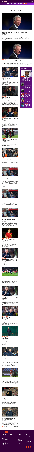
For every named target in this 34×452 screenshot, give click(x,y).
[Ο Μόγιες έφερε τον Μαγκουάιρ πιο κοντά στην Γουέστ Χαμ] (10, 233)
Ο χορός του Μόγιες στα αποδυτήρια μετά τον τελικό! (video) (9, 279)
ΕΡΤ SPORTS (29, 434)
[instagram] (31, 1)
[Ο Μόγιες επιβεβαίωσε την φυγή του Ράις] (10, 372)
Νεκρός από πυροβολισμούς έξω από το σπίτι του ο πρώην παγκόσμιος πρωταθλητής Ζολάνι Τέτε (26, 79)
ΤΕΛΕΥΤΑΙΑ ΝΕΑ (24, 68)
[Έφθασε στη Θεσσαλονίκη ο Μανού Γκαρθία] (22, 90)
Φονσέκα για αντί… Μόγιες (6, 97)
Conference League (5, 296)
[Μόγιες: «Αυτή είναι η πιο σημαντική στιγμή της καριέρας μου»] (10, 331)
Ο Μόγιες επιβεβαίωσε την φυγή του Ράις (9, 378)
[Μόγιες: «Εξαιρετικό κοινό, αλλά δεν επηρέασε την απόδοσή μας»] (10, 212)
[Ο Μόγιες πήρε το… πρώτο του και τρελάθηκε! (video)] (10, 311)
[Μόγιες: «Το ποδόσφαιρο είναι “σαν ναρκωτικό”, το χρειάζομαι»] (10, 411)
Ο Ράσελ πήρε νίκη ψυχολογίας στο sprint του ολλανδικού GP (28, 100)
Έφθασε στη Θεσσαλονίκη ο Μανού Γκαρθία (27, 91)
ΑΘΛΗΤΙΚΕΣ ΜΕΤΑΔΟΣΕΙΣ (29, 438)
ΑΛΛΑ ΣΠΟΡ (22, 76)
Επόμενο (6, 426)
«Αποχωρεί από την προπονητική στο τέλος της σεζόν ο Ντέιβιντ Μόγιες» (10, 159)
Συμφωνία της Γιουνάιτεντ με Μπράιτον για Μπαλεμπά (27, 105)
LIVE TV (9, 3)
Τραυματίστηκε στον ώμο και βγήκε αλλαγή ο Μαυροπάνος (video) (10, 140)
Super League (27, 93)
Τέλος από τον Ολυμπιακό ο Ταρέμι (27, 95)
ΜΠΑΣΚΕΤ (11, 437)
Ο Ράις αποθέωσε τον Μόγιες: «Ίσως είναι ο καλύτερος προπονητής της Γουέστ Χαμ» (10, 260)
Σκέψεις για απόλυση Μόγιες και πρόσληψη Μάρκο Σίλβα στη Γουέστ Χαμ (10, 399)
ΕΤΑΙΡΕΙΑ (19, 434)
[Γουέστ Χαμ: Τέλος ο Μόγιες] (10, 72)
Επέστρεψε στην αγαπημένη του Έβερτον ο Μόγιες (12, 60)
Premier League (4, 59)
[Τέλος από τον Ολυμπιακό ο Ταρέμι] (22, 95)
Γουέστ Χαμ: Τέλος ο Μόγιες (7, 78)
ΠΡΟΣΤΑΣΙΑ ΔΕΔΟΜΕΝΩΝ (20, 440)
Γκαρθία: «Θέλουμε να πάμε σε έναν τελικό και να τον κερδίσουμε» (28, 86)
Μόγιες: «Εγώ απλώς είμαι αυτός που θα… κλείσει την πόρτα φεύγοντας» (14, 33)
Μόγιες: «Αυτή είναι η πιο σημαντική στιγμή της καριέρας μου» (10, 338)
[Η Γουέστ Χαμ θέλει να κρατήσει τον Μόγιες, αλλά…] (10, 112)
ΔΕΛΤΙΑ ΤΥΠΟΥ (20, 437)
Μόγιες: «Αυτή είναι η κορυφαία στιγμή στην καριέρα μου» (10, 298)
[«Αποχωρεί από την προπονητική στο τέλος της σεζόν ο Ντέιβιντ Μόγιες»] (10, 152)
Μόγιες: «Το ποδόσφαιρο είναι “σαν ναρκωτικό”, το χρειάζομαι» (8, 419)
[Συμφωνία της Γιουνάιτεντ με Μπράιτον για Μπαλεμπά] (22, 105)
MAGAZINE (11, 441)
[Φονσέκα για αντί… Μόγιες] (10, 91)
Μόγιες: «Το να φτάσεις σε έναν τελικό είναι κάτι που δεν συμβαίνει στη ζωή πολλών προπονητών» (10, 358)
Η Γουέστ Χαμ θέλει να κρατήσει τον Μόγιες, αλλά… (10, 119)
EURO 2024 (11, 434)
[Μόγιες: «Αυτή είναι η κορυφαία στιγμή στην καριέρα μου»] (10, 291)
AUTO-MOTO (27, 98)
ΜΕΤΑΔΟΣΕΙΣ (20, 3)
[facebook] (29, 1)
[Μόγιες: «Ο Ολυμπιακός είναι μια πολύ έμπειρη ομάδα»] (10, 171)
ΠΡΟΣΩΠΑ (11, 442)
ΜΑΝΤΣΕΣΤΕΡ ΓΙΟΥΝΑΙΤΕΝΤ (5, 238)
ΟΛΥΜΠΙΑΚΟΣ (3, 218)
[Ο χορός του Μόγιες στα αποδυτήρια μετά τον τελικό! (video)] (10, 271)
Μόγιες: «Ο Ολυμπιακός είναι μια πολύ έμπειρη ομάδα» (9, 179)
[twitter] (32, 1)
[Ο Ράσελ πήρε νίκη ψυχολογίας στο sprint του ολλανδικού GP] (22, 100)
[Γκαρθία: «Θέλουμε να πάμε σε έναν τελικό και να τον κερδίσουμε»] (22, 84)
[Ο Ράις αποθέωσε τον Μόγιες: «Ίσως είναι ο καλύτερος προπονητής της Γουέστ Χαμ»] (10, 253)
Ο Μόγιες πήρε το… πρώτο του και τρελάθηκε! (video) (8, 318)
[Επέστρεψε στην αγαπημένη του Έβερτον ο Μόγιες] (17, 50)
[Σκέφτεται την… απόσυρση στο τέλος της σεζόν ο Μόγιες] (10, 193)
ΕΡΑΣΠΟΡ (14, 3)
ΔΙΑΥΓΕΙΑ (19, 443)
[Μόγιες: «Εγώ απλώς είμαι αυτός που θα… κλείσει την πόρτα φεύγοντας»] (17, 21)
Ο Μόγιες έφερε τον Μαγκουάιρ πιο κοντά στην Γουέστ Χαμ (9, 240)
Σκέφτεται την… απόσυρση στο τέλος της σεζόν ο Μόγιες (9, 200)
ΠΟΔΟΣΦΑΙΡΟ (4, 96)
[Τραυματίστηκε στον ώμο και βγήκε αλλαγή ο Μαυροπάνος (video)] (10, 133)
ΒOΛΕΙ (11, 439)
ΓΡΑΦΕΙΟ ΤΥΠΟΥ (20, 436)
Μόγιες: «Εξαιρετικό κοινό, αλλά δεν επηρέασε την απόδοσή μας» (8, 220)
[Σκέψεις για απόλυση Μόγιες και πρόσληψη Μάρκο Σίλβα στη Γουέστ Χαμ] (10, 391)
